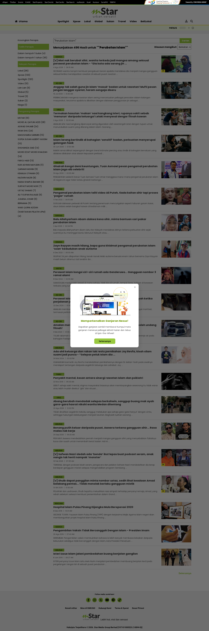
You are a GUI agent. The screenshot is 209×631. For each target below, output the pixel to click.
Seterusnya (105, 341)
